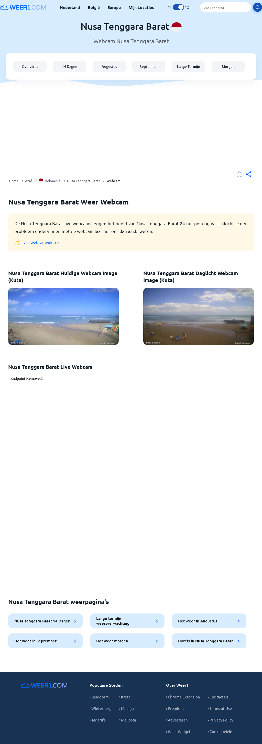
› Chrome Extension (183, 696)
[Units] (178, 7)
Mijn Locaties (141, 7)
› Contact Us (218, 696)
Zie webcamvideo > (41, 242)
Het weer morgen (112, 640)
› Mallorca (127, 719)
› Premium (175, 708)
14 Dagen (69, 66)
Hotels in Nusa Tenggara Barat (205, 640)
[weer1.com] (23, 7)
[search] (257, 7)
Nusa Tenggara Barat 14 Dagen (42, 620)
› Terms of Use (220, 708)
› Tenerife (98, 719)
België (94, 7)
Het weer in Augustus (197, 620)
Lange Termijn (188, 66)
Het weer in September (35, 640)
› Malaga (126, 708)
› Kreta (124, 696)
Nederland (70, 7)
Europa (114, 7)
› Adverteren (177, 719)
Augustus (109, 66)
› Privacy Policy (220, 719)
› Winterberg (101, 708)
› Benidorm (99, 696)
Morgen (228, 66)
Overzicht (30, 66)
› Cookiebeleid (220, 731)
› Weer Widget (178, 731)
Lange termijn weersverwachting (112, 621)
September (149, 66)
